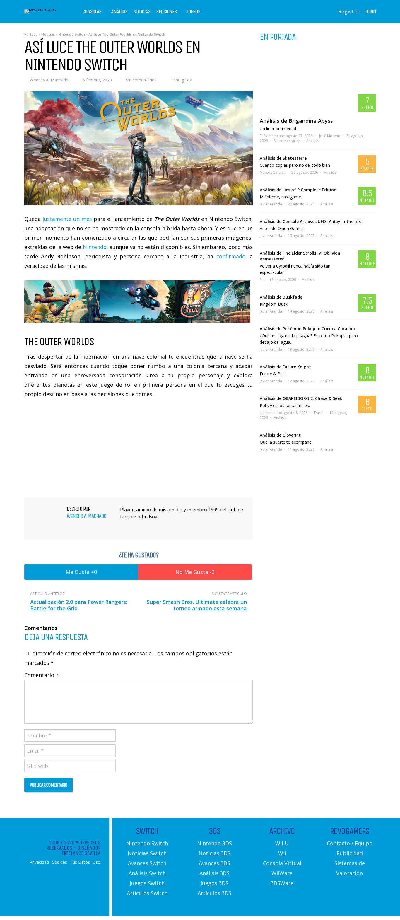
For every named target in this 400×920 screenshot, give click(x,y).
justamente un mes (67, 218)
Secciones (166, 12)
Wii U (282, 843)
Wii (282, 853)
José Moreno (329, 135)
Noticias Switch (147, 853)
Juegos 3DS (214, 883)
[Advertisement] (138, 447)
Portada (31, 34)
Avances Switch (147, 863)
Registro (349, 11)
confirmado (230, 256)
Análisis (119, 12)
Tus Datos (80, 862)
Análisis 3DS (214, 873)
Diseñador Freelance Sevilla (81, 850)
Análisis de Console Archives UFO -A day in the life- (311, 221)
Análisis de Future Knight (285, 366)
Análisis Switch (147, 873)
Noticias (141, 12)
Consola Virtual (282, 863)
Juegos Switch (147, 883)
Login (370, 12)
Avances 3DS (214, 863)
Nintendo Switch (71, 34)
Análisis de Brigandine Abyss (296, 120)
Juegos (193, 12)
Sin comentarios (141, 80)
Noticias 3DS (214, 853)
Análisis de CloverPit (280, 435)
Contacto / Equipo (349, 843)
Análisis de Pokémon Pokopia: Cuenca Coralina (307, 328)
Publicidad (349, 853)
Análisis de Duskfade (281, 297)
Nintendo (95, 247)
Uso (96, 862)
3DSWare (282, 883)
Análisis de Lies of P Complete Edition (298, 189)
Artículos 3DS (214, 893)
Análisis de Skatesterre (283, 158)
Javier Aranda (271, 204)
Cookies (59, 862)
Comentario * (41, 675)
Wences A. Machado (49, 80)
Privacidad (39, 862)
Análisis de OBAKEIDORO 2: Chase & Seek (301, 398)
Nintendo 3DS (214, 843)
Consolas (92, 12)
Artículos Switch (147, 893)
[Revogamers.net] (40, 9)
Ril (262, 279)
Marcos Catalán (273, 172)
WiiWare (282, 873)
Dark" (319, 412)
